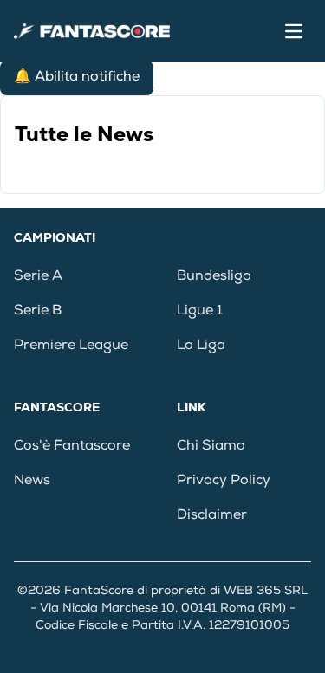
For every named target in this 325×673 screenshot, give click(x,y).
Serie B (38, 312)
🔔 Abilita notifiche (77, 78)
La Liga (201, 346)
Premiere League (71, 346)
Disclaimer (212, 516)
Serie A (38, 277)
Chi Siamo (211, 447)
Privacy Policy (223, 482)
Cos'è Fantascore (72, 447)
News (32, 482)
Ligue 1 (200, 312)
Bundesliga (214, 277)
